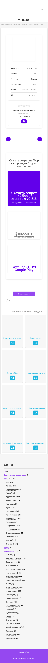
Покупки (9, 609)
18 (5, 471)
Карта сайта (24, 652)
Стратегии (10, 537)
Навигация (10, 595)
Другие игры (11, 497)
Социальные (11, 624)
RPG (7, 482)
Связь (8, 616)
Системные (10, 620)
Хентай (9, 540)
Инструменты (11, 573)
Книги (8, 584)
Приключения (11, 515)
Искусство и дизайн (14, 580)
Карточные (10, 504)
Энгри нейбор (12, 373)
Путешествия (11, 613)
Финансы (9, 631)
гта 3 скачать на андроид (35, 408)
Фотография (11, 635)
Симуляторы (11, 526)
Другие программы (13, 558)
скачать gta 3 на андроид (12, 443)
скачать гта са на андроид (12, 408)
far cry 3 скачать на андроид (35, 443)
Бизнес (9, 555)
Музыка (9, 508)
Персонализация (13, 605)
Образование (11, 598)
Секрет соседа (35, 338)
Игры (6, 479)
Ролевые (9, 522)
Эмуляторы (10, 638)
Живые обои (11, 566)
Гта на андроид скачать (36, 373)
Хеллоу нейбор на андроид (12, 338)
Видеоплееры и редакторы (15, 475)
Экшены (34, 79)
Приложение (9, 551)
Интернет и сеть (12, 576)
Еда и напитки (11, 562)
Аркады (9, 486)
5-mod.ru (30, 14)
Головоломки (11, 489)
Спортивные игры (13, 533)
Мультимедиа (11, 591)
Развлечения (11, 518)
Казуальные (11, 500)
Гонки (8, 493)
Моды (6, 547)
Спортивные (11, 529)
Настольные (11, 511)
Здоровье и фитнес (14, 569)
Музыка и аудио (12, 587)
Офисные (10, 602)
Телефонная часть (13, 627)
